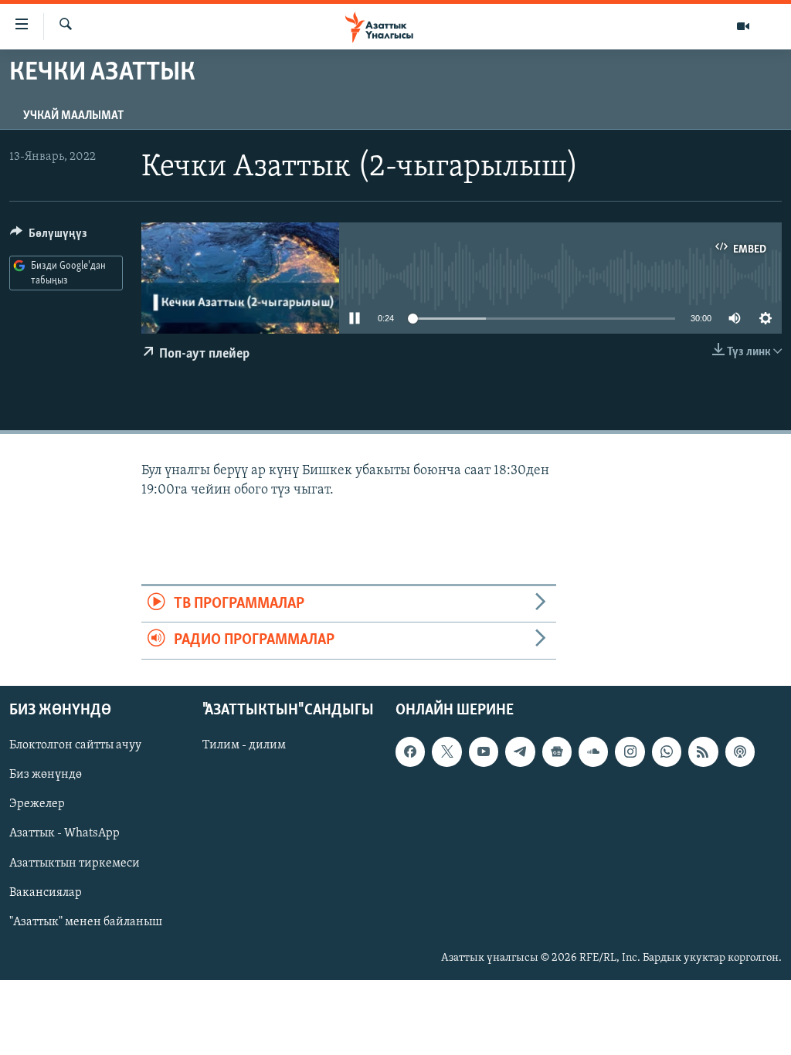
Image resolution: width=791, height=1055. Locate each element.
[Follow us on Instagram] (629, 751)
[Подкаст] (740, 751)
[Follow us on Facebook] (410, 751)
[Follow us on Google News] (557, 751)
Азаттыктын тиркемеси (74, 863)
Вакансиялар (45, 892)
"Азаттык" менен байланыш (85, 921)
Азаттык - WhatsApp (64, 833)
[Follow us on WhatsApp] (666, 751)
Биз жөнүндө (45, 774)
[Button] (48, 237)
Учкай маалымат (73, 116)
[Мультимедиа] (743, 26)
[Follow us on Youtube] (483, 751)
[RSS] (703, 751)
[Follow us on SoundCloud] (593, 751)
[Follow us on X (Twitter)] (446, 751)
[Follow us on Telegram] (520, 751)
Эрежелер (37, 804)
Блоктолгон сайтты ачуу (75, 745)
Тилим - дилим (244, 745)
